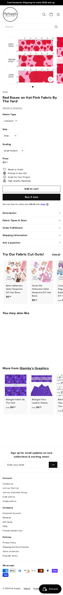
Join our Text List (11, 488)
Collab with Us (9, 501)
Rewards (7, 517)
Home (5, 92)
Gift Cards (8, 522)
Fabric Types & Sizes (15, 220)
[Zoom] (51, 79)
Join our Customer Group (15, 492)
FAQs (5, 526)
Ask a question (11, 242)
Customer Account (12, 513)
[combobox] (31, 26)
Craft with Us (9, 497)
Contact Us (8, 484)
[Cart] (51, 14)
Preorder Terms (10, 556)
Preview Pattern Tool (12, 530)
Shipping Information (15, 235)
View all (56, 254)
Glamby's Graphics (12, 108)
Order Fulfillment (13, 227)
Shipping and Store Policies (16, 547)
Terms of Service (11, 551)
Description (9, 213)
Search (27, 588)
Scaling (7, 144)
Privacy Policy (9, 542)
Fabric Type (9, 114)
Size (5, 129)
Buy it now (31, 197)
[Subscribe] (53, 465)
